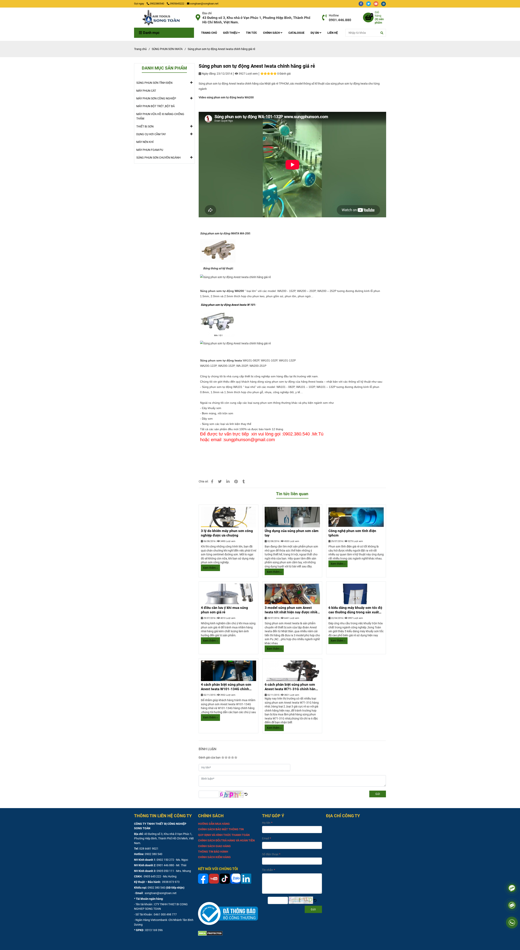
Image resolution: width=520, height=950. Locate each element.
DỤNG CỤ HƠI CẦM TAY (151, 134)
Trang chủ (140, 49)
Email (265, 838)
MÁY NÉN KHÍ (145, 142)
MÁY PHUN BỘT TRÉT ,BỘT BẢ (155, 106)
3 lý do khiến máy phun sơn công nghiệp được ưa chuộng (227, 533)
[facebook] (362, 3)
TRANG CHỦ (209, 32)
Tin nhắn (267, 870)
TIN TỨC (251, 32)
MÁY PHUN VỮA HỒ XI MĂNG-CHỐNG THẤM (160, 116)
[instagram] (384, 3)
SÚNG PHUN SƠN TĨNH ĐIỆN (154, 82)
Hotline (334, 15)
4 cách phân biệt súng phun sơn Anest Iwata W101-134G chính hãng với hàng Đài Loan (226, 686)
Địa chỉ (207, 13)
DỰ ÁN (315, 32)
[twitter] (370, 3)
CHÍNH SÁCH (272, 32)
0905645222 (177, 3)
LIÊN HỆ (332, 32)
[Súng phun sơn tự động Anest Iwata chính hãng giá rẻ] (163, 18)
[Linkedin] (228, 481)
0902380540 (157, 3)
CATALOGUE (296, 32)
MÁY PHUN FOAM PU (149, 149)
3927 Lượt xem (248, 73)
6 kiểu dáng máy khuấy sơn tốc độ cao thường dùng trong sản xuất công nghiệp (355, 610)
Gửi (377, 793)
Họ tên (266, 822)
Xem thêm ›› (210, 567)
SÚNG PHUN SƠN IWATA (167, 49)
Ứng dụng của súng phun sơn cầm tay (291, 533)
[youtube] (377, 3)
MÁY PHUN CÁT (146, 90)
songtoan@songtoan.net (204, 3)
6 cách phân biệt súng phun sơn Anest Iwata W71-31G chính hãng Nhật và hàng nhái (291, 686)
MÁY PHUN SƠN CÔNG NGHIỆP (156, 98)
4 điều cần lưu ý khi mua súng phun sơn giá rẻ (224, 610)
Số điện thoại (270, 854)
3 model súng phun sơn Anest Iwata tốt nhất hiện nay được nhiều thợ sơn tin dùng (292, 610)
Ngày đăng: (208, 73)
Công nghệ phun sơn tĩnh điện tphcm (352, 533)
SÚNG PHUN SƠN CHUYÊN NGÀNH (158, 157)
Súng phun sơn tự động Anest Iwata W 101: (228, 304)
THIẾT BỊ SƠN (145, 126)
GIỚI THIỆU (230, 32)
